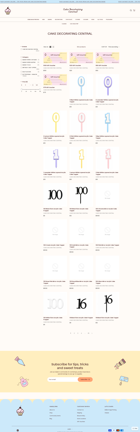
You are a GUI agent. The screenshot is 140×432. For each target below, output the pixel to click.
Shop (51, 413)
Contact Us (80, 410)
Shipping (79, 413)
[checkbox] (30, 50)
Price (25, 82)
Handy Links (54, 406)
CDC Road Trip (74, 24)
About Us (52, 410)
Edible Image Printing (110, 410)
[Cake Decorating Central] (73, 10)
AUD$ (69, 429)
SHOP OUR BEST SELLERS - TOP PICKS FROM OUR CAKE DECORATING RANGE (30, 1)
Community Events (55, 416)
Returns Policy (81, 416)
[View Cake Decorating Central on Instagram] (17, 430)
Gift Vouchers (81, 421)
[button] (131, 10)
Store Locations (81, 418)
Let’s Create (109, 406)
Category (25, 57)
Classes (64, 24)
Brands (24, 46)
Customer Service (83, 406)
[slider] (21, 89)
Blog (51, 418)
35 (88, 333)
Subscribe (84, 379)
